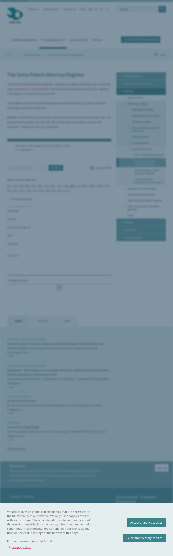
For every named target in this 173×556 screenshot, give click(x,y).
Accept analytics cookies (146, 522)
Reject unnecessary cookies (145, 538)
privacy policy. (21, 547)
